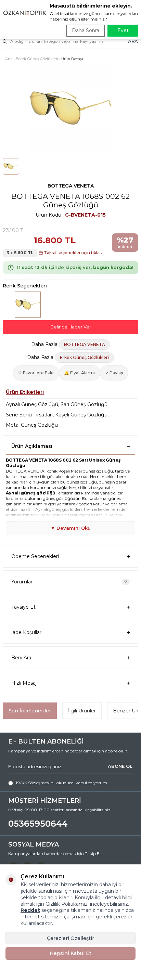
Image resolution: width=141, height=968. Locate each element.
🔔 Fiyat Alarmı (79, 372)
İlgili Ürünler (82, 711)
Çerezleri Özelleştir (70, 938)
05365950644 (38, 823)
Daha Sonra (85, 30)
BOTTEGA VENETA (71, 186)
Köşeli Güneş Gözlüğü (81, 415)
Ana (9, 58)
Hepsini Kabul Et (70, 953)
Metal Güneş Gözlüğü (32, 425)
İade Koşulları (26, 632)
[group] (70, 108)
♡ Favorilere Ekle (36, 372)
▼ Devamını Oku (71, 528)
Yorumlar (69, 582)
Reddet (30, 910)
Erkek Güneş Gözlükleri (37, 58)
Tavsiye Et (23, 607)
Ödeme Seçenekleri (35, 556)
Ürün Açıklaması (31, 446)
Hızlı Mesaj (24, 683)
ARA (133, 41)
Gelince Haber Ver (70, 327)
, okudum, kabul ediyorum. (62, 782)
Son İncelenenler (30, 711)
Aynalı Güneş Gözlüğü (32, 404)
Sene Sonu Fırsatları (29, 415)
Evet (123, 30)
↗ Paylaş (114, 372)
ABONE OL (120, 766)
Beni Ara (21, 658)
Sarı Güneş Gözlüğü (84, 404)
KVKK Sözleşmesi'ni (35, 782)
